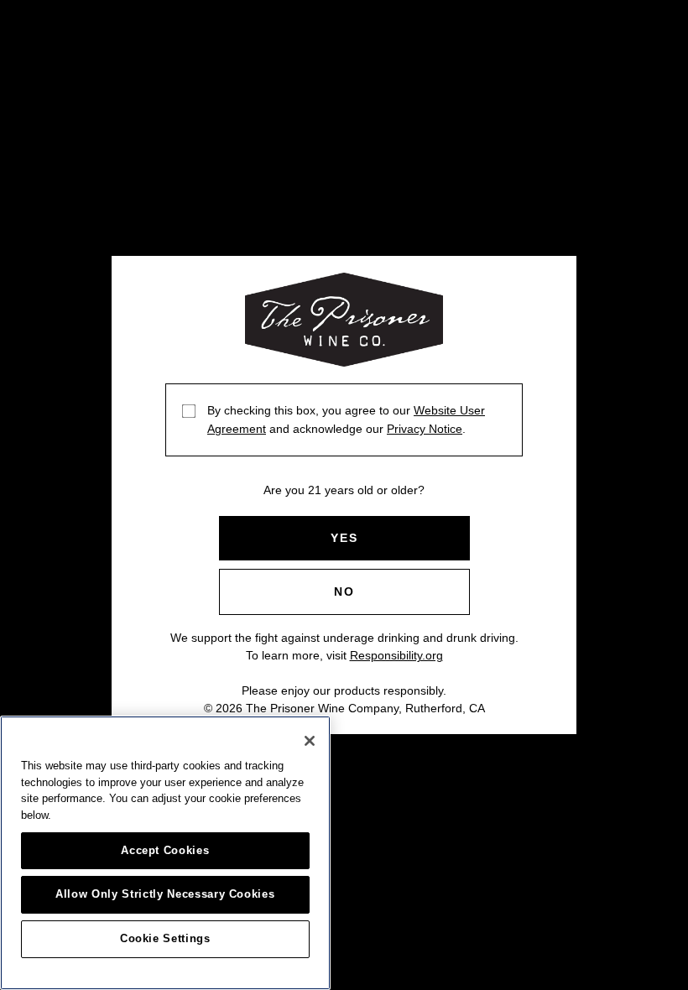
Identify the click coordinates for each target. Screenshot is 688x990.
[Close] (309, 740)
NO (344, 591)
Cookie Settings (165, 938)
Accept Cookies (165, 850)
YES (344, 537)
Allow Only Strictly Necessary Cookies (164, 894)
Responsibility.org (396, 655)
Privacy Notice (424, 428)
